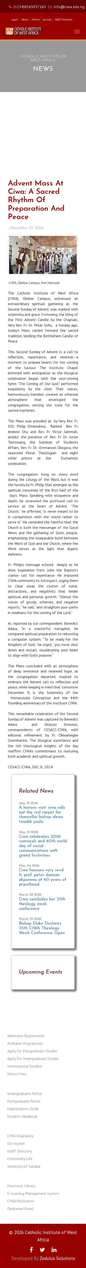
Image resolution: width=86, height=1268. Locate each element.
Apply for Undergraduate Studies (33, 1058)
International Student (24, 1066)
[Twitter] (42, 1249)
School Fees (17, 1073)
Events (35, 19)
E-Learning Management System (33, 1193)
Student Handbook (22, 1116)
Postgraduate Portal (23, 1101)
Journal (47, 19)
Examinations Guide (23, 1108)
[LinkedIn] (54, 1249)
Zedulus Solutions (57, 1258)
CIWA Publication (20, 1201)
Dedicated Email (20, 1208)
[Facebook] (31, 1249)
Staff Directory (63, 19)
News (25, 19)
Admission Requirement (25, 1035)
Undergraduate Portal (24, 1093)
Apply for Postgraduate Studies (32, 1051)
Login (14, 19)
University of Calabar (24, 1166)
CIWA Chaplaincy (20, 1135)
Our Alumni (16, 1143)
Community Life (19, 1158)
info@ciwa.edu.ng (69, 7)
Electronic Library (21, 1185)
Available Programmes (25, 1043)
